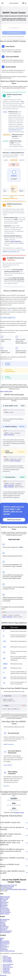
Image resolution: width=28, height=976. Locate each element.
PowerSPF (3, 923)
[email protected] (16, 241)
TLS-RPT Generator (5, 912)
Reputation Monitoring (6, 930)
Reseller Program (4, 943)
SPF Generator (4, 899)
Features (2, 922)
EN (25, 3)
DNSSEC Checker (4, 913)
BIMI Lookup (3, 906)
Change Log (3, 948)
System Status (4, 949)
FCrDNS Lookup (4, 908)
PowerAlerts (3, 929)
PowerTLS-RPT (4, 928)
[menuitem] (15, 964)
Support (2, 938)
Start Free (7, 786)
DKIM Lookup (3, 903)
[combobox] (24, 3)
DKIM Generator (4, 902)
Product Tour (3, 921)
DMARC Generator (9, 744)
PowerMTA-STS (4, 926)
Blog (1, 939)
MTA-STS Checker (5, 911)
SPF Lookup (3, 901)
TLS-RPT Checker (4, 909)
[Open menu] (2, 3)
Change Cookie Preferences (7, 951)
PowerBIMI (3, 925)
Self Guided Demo (5, 919)
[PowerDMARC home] (14, 3)
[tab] (6, 160)
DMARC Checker (4, 898)
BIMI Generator (4, 905)
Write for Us (3, 945)
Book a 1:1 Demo (4, 941)
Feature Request (4, 946)
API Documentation (5, 932)
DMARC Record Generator (14, 519)
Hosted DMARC (9, 765)
